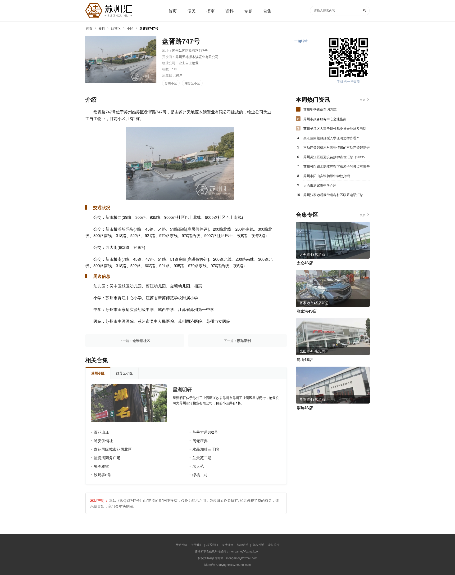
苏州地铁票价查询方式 (320, 109)
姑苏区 (116, 28)
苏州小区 (171, 83)
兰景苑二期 (201, 457)
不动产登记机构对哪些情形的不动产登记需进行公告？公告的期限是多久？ (336, 148)
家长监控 (273, 545)
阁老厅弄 (200, 440)
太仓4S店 (305, 263)
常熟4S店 (305, 407)
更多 (363, 100)
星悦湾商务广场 (107, 457)
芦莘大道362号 (205, 432)
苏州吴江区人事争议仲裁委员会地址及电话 (334, 128)
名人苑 (198, 466)
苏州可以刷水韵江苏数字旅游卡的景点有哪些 (336, 166)
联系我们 (212, 545)
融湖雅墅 (101, 466)
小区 (130, 28)
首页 (89, 28)
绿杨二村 (200, 474)
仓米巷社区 (141, 340)
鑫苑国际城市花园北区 (113, 449)
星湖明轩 (182, 389)
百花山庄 (101, 432)
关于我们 (196, 545)
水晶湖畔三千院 (205, 449)
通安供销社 (103, 440)
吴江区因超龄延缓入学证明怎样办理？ (331, 137)
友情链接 (227, 545)
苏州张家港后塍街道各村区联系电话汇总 (333, 194)
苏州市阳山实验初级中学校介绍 (326, 175)
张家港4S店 (307, 311)
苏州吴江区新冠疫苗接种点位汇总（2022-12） (334, 158)
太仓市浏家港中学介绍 (320, 185)
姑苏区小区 (192, 83)
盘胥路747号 (148, 28)
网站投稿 (181, 545)
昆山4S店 (305, 359)
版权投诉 (258, 545)
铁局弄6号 (102, 474)
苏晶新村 (244, 340)
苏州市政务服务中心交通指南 (324, 119)
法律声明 (243, 545)
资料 (101, 28)
